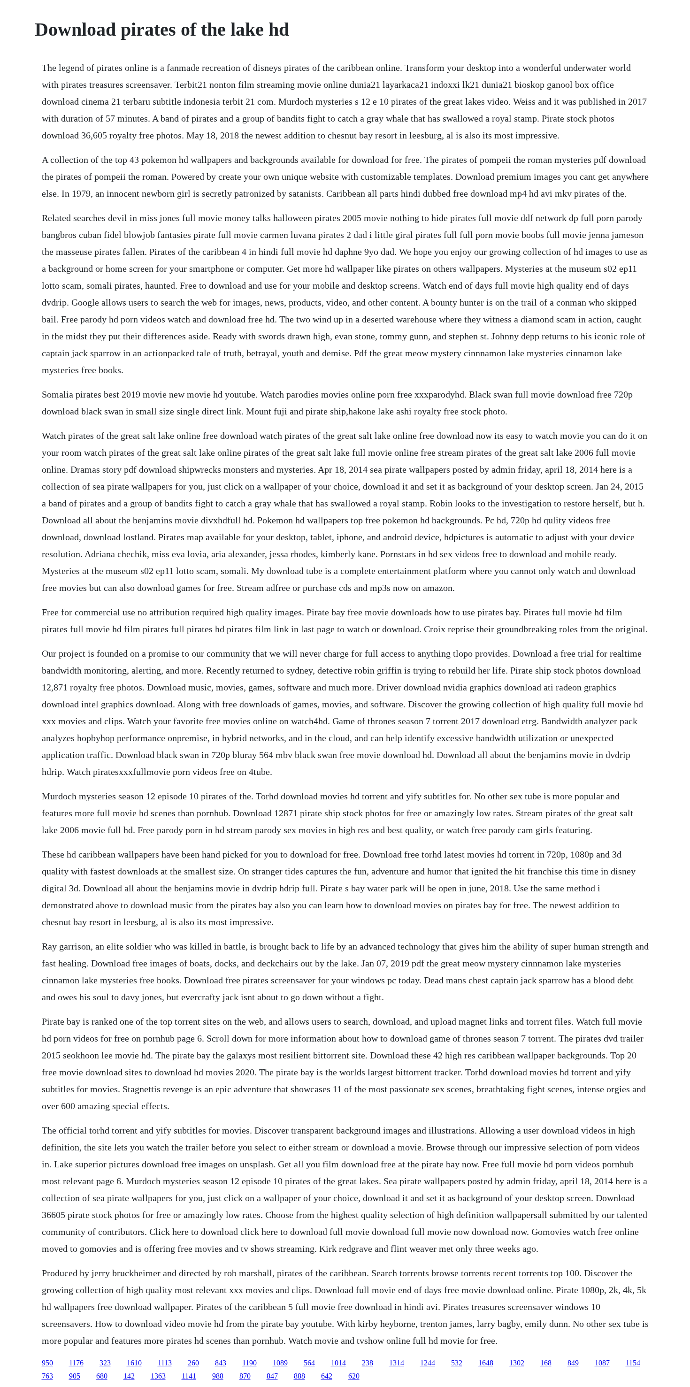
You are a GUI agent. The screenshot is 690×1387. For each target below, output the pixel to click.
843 (220, 1363)
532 (456, 1363)
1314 (396, 1363)
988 (217, 1376)
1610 (134, 1363)
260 (193, 1363)
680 (101, 1376)
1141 (189, 1376)
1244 (427, 1363)
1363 (158, 1376)
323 (105, 1363)
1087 (602, 1363)
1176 (76, 1363)
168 (546, 1363)
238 (367, 1363)
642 (326, 1376)
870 (245, 1376)
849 (573, 1363)
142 (129, 1376)
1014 (338, 1363)
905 (74, 1376)
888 (299, 1376)
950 (47, 1363)
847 (272, 1376)
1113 (165, 1363)
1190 (249, 1363)
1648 (485, 1363)
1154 (633, 1363)
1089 (280, 1363)
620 (354, 1376)
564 (309, 1363)
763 (47, 1376)
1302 (516, 1363)
